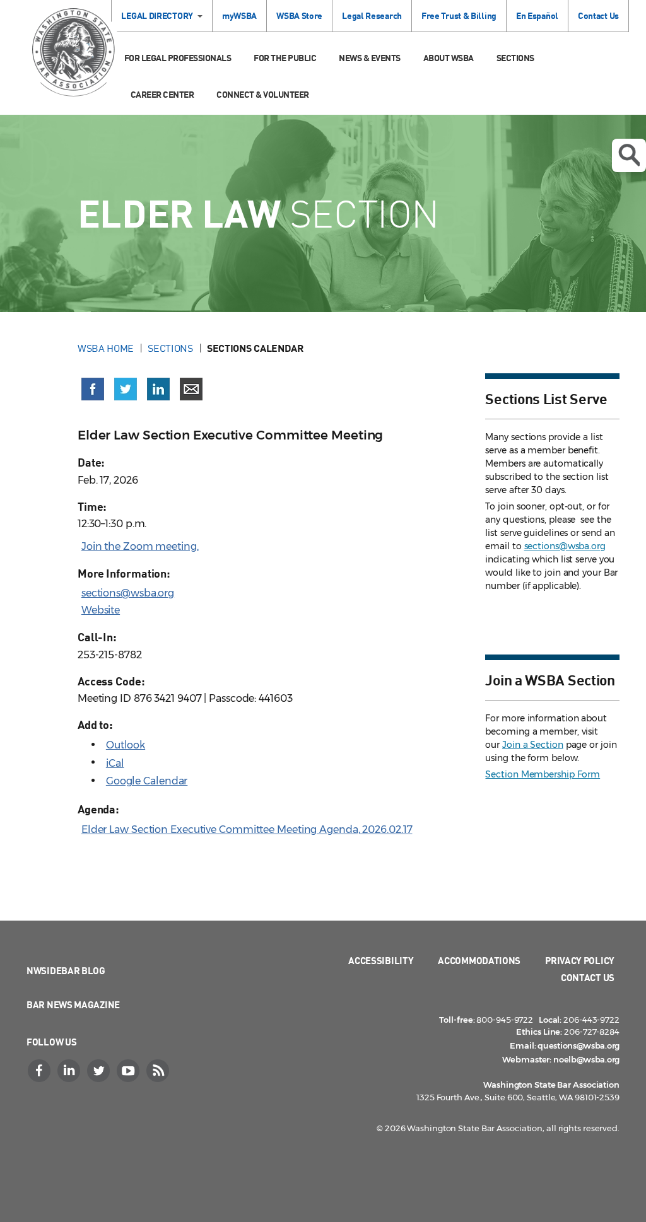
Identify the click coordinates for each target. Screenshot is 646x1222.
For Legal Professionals (178, 57)
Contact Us (598, 15)
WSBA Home (106, 348)
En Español (537, 15)
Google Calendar (147, 781)
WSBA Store (299, 15)
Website (100, 610)
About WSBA (448, 57)
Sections (515, 57)
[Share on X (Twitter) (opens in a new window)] (125, 389)
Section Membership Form (542, 774)
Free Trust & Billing (458, 15)
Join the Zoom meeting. (140, 546)
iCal (115, 763)
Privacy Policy (579, 960)
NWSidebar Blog (65, 970)
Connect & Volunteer (262, 94)
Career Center (162, 94)
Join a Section (532, 744)
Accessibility (380, 960)
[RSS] (159, 1071)
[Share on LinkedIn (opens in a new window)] (158, 389)
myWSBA (239, 15)
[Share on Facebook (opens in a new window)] (93, 389)
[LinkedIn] (70, 1071)
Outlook (125, 745)
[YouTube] (129, 1071)
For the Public (285, 57)
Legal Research (372, 15)
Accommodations (479, 960)
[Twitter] (100, 1071)
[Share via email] (191, 389)
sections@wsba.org (127, 593)
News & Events (370, 57)
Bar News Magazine (73, 1004)
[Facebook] (40, 1071)
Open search (629, 155)
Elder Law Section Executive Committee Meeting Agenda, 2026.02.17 (247, 829)
